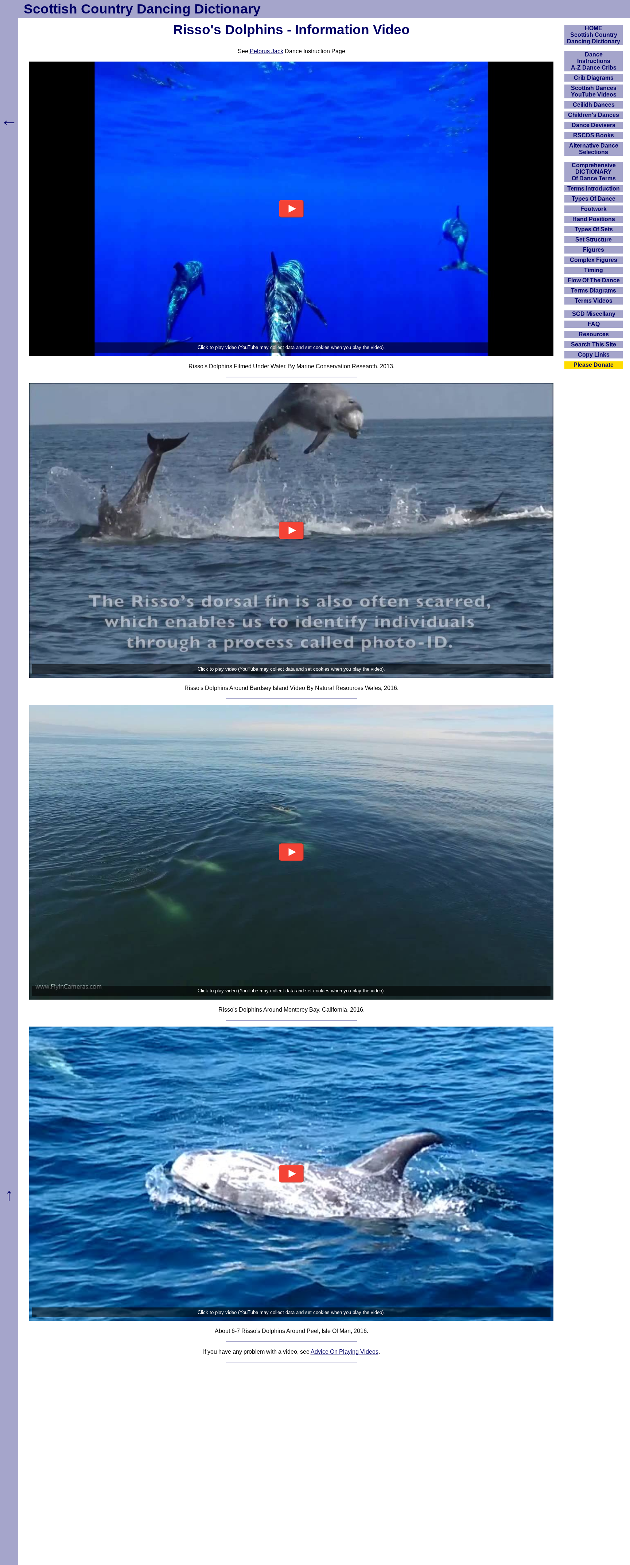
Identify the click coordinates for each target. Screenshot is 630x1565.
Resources (594, 334)
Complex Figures (593, 260)
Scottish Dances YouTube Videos (594, 91)
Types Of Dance (593, 199)
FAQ (594, 324)
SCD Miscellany (593, 314)
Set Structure (593, 239)
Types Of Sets (594, 229)
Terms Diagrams (593, 290)
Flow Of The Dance (594, 280)
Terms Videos (593, 301)
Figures (593, 250)
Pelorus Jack (266, 51)
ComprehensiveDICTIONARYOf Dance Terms (594, 171)
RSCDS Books (593, 135)
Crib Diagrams (594, 78)
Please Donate (593, 365)
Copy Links (594, 355)
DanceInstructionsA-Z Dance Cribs (594, 61)
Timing (593, 270)
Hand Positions (593, 219)
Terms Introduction (593, 188)
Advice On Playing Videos (344, 1352)
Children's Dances (593, 115)
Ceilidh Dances (594, 105)
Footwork (593, 209)
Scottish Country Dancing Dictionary (142, 8)
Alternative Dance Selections (593, 148)
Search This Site (593, 344)
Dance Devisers (593, 125)
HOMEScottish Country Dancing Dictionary (593, 34)
